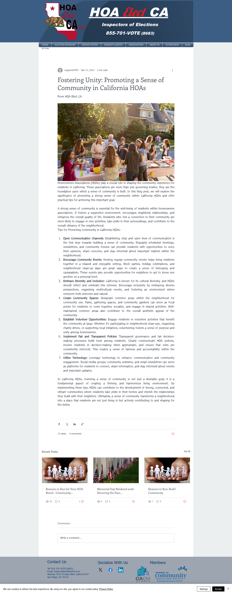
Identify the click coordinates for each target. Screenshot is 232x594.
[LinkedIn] (120, 570)
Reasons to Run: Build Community (161, 491)
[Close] (228, 588)
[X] (100, 570)
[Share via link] (82, 424)
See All (187, 451)
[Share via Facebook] (59, 424)
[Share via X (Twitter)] (66, 424)
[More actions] (172, 70)
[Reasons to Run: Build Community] (167, 470)
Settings (204, 589)
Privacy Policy (106, 589)
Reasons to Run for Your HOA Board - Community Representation (64, 491)
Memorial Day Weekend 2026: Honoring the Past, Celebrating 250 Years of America (115, 491)
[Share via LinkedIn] (74, 424)
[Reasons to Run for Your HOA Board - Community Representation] (65, 470)
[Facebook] (110, 570)
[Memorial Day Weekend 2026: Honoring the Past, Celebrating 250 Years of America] (116, 470)
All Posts (45, 49)
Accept (218, 589)
